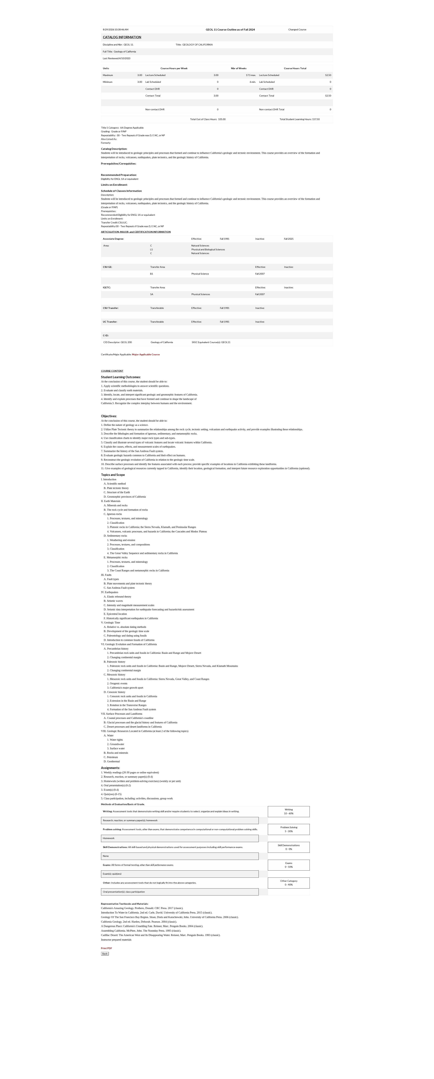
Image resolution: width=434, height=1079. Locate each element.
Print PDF (106, 948)
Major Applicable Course (146, 354)
